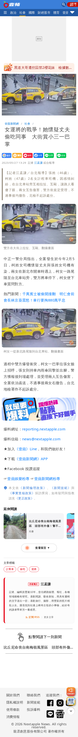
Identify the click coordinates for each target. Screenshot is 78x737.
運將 (34, 569)
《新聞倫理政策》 (33, 488)
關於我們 (13, 695)
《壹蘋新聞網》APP (31, 458)
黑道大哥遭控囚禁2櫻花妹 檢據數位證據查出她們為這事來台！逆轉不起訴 (44, 68)
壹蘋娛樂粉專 (18, 478)
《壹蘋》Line (26, 448)
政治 (13, 12)
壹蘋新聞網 (12, 123)
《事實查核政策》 (22, 493)
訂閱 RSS (34, 617)
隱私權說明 (13, 702)
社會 (22, 12)
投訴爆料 (33, 709)
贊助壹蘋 (16, 158)
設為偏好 (5, 158)
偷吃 (22, 569)
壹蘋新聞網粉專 (47, 478)
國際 (32, 12)
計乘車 (10, 569)
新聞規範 (33, 702)
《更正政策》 (24, 498)
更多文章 (49, 617)
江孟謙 (38, 162)
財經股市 (44, 12)
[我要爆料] (71, 691)
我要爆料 (26, 158)
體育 (56, 12)
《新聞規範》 (60, 488)
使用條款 (13, 709)
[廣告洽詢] (71, 701)
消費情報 (13, 716)
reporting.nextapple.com (43, 429)
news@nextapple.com (41, 439)
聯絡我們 (33, 695)
